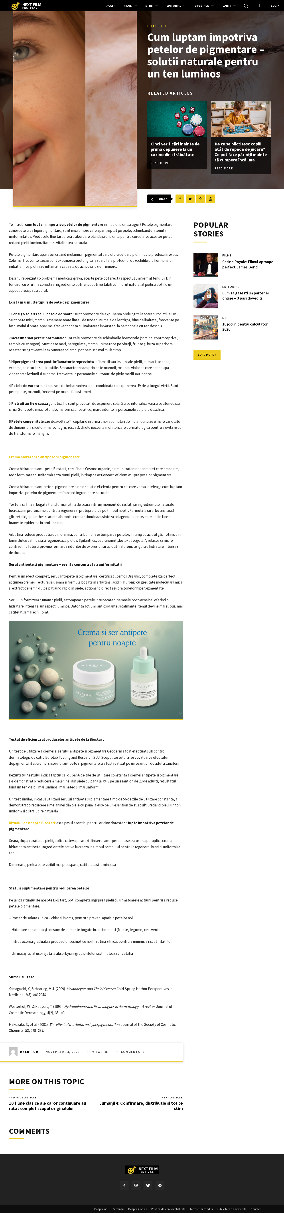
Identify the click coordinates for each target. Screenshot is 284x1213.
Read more (160, 163)
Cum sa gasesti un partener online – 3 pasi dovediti (245, 295)
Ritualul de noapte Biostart (32, 822)
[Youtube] (160, 1185)
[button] (246, 5)
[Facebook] (124, 1185)
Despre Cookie (137, 1209)
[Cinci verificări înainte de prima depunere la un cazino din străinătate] (177, 119)
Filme (227, 255)
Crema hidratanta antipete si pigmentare (45, 457)
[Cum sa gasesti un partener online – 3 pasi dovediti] (205, 296)
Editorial (231, 286)
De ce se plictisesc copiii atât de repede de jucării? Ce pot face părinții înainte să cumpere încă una (241, 152)
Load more (206, 355)
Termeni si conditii (201, 1209)
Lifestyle (157, 26)
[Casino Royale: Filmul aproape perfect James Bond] (205, 265)
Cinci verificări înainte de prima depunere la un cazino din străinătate (175, 149)
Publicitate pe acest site (232, 1209)
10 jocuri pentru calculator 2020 (245, 327)
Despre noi (101, 1209)
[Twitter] (148, 1185)
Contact (255, 1209)
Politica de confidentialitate (168, 1209)
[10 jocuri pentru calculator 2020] (205, 327)
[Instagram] (136, 1185)
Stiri (226, 317)
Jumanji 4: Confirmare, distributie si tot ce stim (141, 1105)
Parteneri (118, 1209)
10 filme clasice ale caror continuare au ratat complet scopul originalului (47, 1105)
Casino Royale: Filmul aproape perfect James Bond (247, 264)
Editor (31, 1052)
